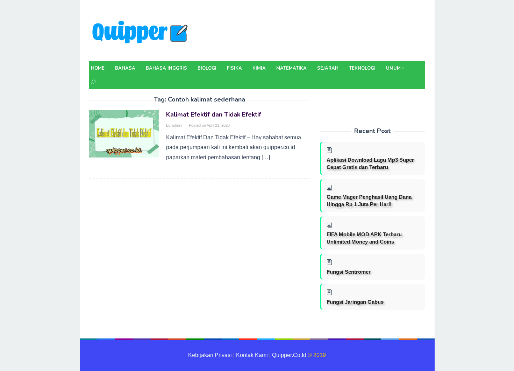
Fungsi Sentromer (349, 272)
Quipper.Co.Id (289, 355)
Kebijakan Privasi (210, 355)
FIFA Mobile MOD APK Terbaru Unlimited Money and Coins (364, 238)
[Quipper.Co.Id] (141, 33)
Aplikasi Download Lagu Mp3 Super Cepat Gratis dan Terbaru (370, 163)
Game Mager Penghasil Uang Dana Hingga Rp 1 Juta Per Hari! (369, 200)
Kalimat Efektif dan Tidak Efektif (213, 114)
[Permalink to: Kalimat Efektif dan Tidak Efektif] (124, 133)
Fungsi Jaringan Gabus (355, 302)
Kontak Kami (252, 355)
